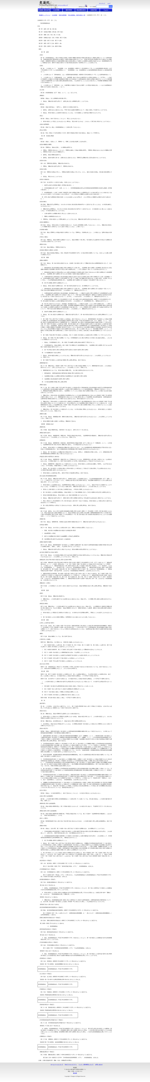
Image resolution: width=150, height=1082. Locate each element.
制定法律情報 (62, 15)
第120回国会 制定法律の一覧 (76, 15)
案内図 (75, 1073)
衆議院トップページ (44, 15)
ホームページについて (57, 1064)
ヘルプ (108, 3)
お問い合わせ (99, 1064)
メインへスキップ (63, 5)
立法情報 (54, 15)
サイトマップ (102, 3)
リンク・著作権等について (86, 1064)
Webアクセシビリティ (71, 1064)
